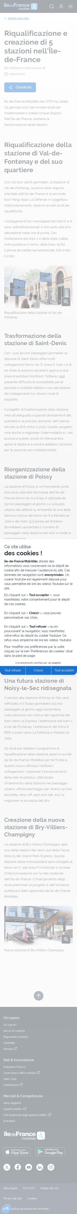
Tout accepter (64, 670)
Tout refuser (12, 670)
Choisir (38, 670)
